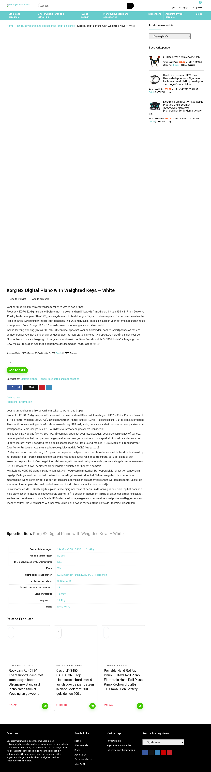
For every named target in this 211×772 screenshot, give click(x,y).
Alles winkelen (82, 745)
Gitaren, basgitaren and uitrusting (51, 15)
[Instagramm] (157, 752)
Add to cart (17, 370)
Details (59, 353)
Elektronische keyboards (21, 665)
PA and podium (85, 15)
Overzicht (80, 764)
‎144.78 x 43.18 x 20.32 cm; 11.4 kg (75, 549)
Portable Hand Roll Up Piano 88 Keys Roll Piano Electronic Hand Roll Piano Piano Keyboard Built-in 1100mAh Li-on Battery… (123, 680)
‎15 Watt (61, 593)
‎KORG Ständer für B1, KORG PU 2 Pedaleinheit (82, 575)
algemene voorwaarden (119, 745)
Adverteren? (81, 754)
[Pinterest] (169, 752)
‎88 (58, 587)
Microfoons (154, 14)
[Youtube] (163, 752)
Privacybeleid (114, 740)
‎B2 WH (61, 555)
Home (10, 25)
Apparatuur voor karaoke (174, 15)
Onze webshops (83, 759)
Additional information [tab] (19, 401)
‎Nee (59, 562)
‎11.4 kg (61, 600)
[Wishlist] (183, 4)
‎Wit (59, 568)
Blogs (199, 14)
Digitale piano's (66, 25)
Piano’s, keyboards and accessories (116, 15)
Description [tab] (13, 397)
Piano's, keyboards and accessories (35, 25)
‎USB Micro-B (64, 581)
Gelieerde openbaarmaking (121, 750)
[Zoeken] (130, 6)
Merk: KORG (63, 606)
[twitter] (151, 752)
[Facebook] (145, 752)
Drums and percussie (14, 15)
